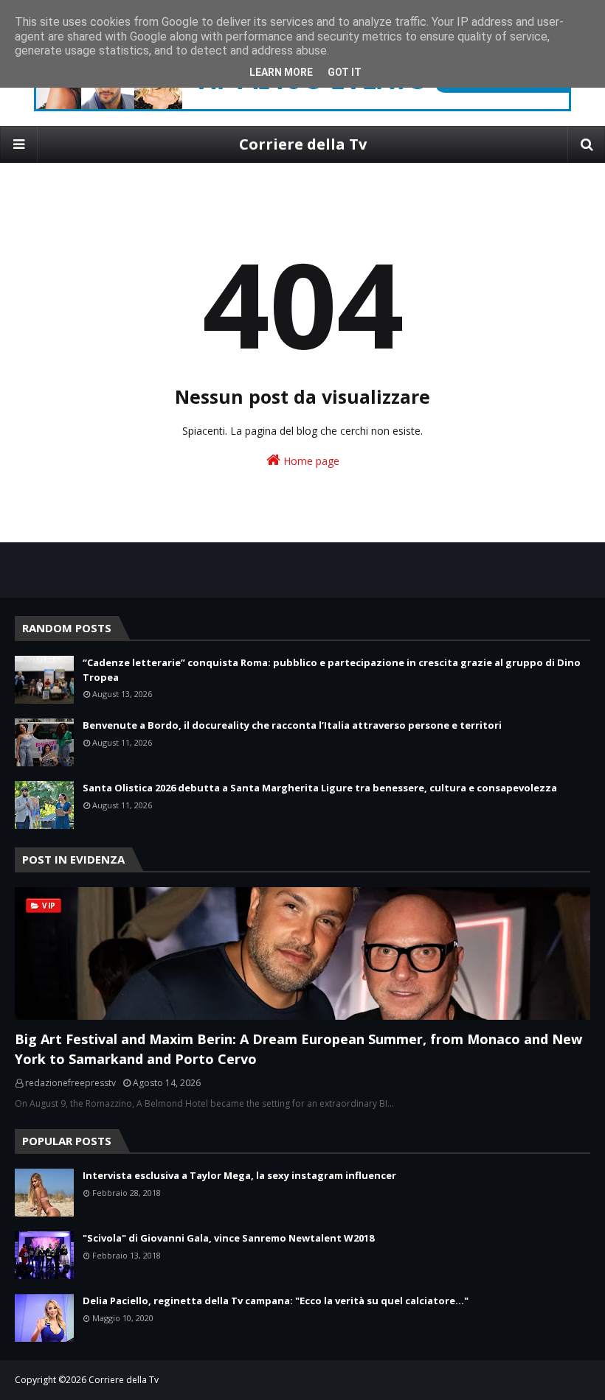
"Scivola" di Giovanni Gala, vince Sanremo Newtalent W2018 (228, 1238)
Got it (345, 72)
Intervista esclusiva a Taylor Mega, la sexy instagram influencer (239, 1175)
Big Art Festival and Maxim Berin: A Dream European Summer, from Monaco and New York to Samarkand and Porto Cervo (298, 1049)
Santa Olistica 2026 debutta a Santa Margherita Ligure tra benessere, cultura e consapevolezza (320, 787)
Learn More (281, 72)
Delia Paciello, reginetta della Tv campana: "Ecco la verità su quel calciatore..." (276, 1300)
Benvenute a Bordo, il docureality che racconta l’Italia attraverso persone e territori (292, 725)
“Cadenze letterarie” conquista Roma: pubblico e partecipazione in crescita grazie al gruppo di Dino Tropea (332, 670)
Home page (309, 461)
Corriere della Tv (303, 144)
